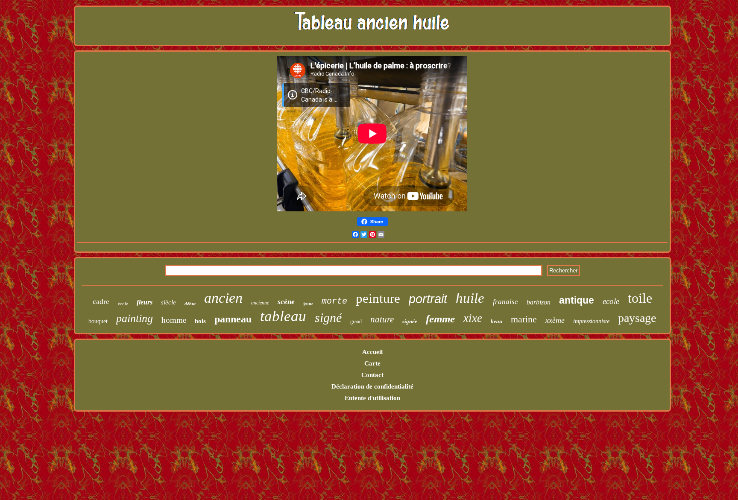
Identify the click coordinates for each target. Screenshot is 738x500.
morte (334, 301)
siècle (168, 302)
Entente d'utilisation (372, 398)
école (123, 303)
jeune (308, 303)
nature (382, 319)
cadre (101, 301)
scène (286, 302)
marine (524, 319)
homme (173, 320)
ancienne (260, 303)
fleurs (144, 302)
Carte (372, 363)
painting (134, 318)
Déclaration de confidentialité (372, 386)
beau (496, 321)
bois (200, 321)
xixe (472, 318)
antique (576, 300)
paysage (637, 318)
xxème (555, 320)
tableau (283, 316)
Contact (372, 374)
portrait (428, 299)
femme (440, 319)
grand (356, 322)
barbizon (539, 302)
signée (409, 321)
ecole (611, 301)
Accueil (372, 351)
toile (640, 298)
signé (328, 317)
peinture (378, 298)
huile (470, 298)
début (190, 303)
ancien (223, 298)
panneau (233, 319)
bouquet (98, 321)
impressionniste (591, 321)
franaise (505, 302)
